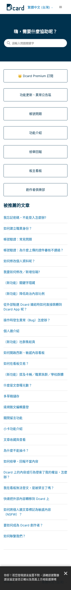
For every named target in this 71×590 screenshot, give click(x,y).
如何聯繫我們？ (15, 536)
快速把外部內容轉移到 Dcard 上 (26, 499)
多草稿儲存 (11, 396)
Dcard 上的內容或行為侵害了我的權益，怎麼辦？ (35, 474)
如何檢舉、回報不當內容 (21, 461)
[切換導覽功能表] (60, 7)
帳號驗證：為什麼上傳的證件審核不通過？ (34, 250)
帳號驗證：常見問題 (18, 239)
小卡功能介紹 (13, 429)
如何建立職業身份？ (18, 228)
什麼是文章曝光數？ (18, 385)
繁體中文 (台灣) (39, 7)
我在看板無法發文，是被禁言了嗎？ (29, 488)
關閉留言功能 (13, 418)
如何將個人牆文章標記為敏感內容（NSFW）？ (27, 512)
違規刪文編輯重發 (16, 407)
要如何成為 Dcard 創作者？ (23, 525)
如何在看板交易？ (16, 364)
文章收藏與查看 (15, 440)
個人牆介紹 (11, 331)
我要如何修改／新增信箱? (22, 272)
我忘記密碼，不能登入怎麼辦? (25, 218)
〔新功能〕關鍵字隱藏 (19, 283)
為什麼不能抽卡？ (16, 450)
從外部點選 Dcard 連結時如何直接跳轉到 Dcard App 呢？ (33, 307)
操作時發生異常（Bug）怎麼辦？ (27, 320)
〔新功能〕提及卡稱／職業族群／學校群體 (34, 374)
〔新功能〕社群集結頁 (19, 342)
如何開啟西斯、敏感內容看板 (24, 353)
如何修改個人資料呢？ (19, 261)
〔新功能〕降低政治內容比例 (24, 294)
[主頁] (15, 7)
